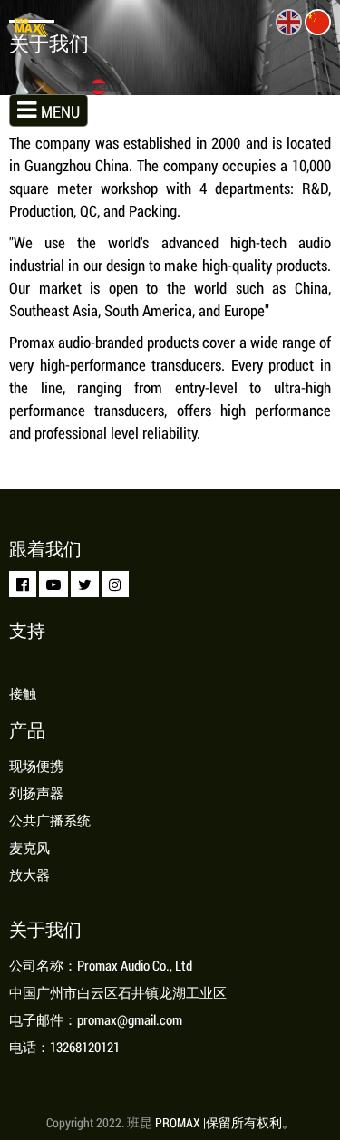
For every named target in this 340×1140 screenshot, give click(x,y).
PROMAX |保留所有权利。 (225, 1122)
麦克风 (29, 847)
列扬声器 (36, 793)
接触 (22, 693)
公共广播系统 (50, 820)
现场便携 (36, 766)
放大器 (29, 874)
